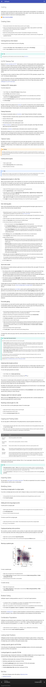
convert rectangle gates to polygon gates (24, 285)
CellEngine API (10, 611)
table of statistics (7, 124)
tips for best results (26, 213)
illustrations (26, 56)
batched (10, 129)
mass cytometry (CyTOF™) (11, 64)
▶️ (7, 17)
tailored (19, 104)
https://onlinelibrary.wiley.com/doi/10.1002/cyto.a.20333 (15, 358)
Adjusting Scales (24, 674)
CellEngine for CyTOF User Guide (8, 81)
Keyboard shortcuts (7, 676)
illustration (19, 114)
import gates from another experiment (15, 480)
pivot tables (17, 289)
